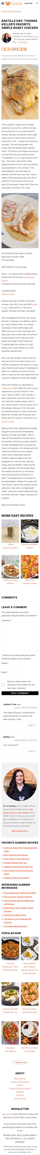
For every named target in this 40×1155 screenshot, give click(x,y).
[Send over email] (12, 49)
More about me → (20, 831)
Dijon (18, 158)
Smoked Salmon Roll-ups (15, 863)
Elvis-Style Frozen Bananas (17, 859)
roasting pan (7, 388)
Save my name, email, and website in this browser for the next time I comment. (21, 684)
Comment (7, 620)
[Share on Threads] (20, 49)
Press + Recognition (20, 1082)
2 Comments (22, 42)
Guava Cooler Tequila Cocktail (18, 897)
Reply (32, 725)
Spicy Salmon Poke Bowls (16, 855)
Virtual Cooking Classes (20, 1088)
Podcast (20, 1092)
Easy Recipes (15, 11)
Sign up (5, 1114)
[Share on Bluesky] (24, 49)
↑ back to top (20, 1062)
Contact (20, 1095)
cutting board (8, 421)
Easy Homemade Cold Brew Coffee (20, 893)
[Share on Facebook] (7, 49)
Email (5, 672)
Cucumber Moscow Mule (15, 926)
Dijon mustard (8, 294)
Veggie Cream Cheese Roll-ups (18, 867)
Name (5, 663)
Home (4, 11)
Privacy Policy (20, 1098)
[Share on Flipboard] (16, 49)
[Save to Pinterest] (3, 49)
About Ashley (20, 1078)
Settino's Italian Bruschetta (16, 878)
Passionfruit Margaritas (15, 915)
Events (20, 1085)
